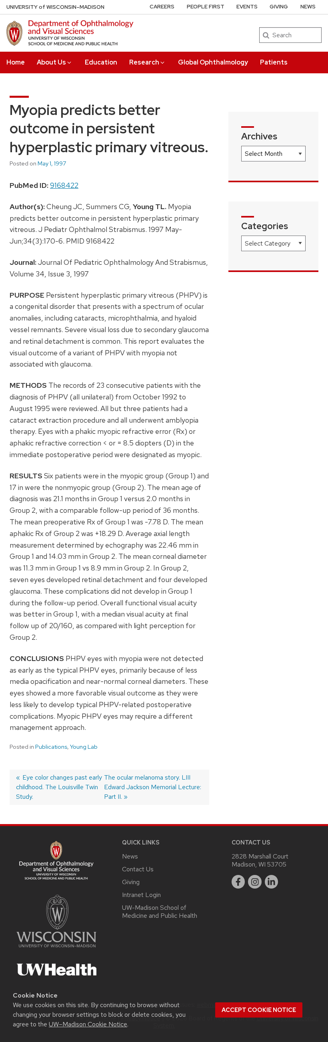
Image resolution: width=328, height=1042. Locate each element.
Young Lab (84, 747)
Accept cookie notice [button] (259, 1010)
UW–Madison (55, 7)
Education (101, 62)
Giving (279, 6)
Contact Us (138, 869)
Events (247, 6)
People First (205, 6)
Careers (162, 6)
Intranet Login (141, 895)
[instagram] (255, 882)
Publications (51, 747)
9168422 (64, 185)
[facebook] (238, 882)
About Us (51, 62)
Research (144, 62)
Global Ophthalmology (213, 62)
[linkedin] (271, 882)
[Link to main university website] (56, 949)
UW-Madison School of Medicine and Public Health (159, 911)
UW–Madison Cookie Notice (88, 1024)
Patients (274, 62)
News (308, 6)
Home (15, 62)
